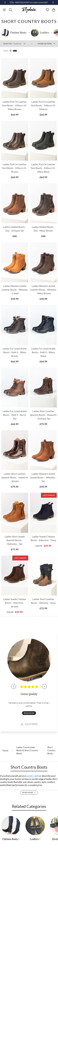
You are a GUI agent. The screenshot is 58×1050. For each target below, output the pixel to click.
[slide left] (13, 686)
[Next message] (53, 2)
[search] (10, 9)
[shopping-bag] (54, 9)
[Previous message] (4, 2)
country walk (32, 775)
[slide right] (44, 686)
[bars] (4, 9)
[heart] (47, 9)
